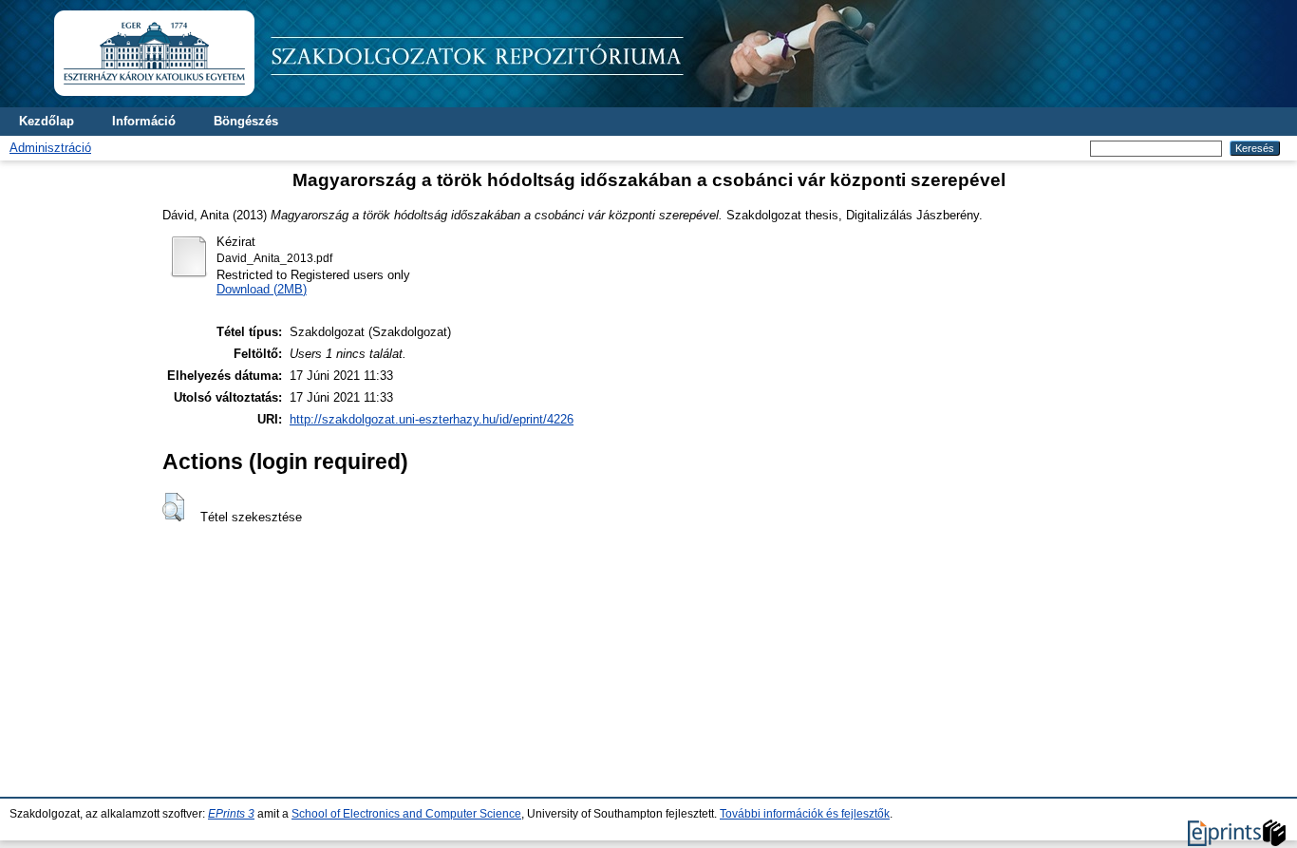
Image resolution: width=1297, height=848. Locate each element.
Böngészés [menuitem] (246, 121)
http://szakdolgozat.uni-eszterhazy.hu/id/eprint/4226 (431, 419)
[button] (173, 507)
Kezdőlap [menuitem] (46, 121)
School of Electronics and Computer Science (406, 814)
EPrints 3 (231, 814)
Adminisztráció (50, 148)
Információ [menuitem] (144, 121)
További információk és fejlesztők (805, 814)
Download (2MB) (261, 289)
